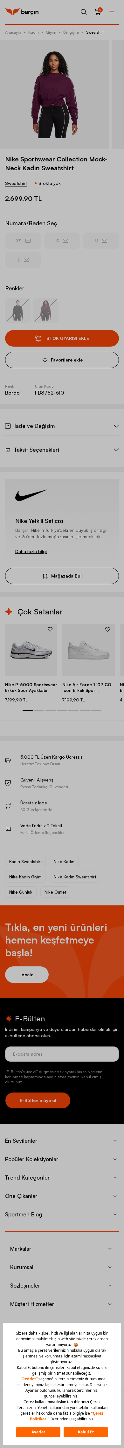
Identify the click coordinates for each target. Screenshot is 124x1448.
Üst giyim (71, 32)
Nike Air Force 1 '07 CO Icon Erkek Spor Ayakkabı (86, 687)
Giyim (51, 32)
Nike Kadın (64, 861)
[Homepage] (21, 12)
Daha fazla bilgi (31, 551)
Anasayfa (13, 32)
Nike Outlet (55, 892)
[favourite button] (50, 629)
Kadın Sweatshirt (25, 861)
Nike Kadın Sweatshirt (75, 876)
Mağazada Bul (66, 576)
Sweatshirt (95, 32)
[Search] (84, 12)
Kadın (33, 32)
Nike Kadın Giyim (25, 876)
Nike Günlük (20, 892)
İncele (26, 974)
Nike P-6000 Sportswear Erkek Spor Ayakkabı (31, 687)
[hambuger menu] (112, 12)
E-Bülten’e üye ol (38, 1100)
